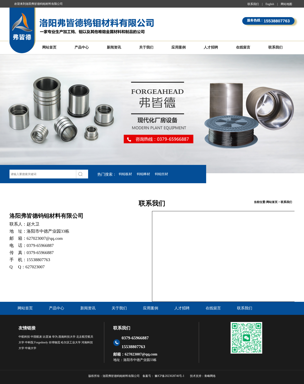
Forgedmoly (41, 342)
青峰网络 (210, 376)
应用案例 (178, 47)
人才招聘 (211, 47)
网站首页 (49, 47)
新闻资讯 (114, 47)
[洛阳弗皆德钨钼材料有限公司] (83, 30)
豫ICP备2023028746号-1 (169, 376)
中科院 (29, 342)
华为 (55, 336)
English (270, 4)
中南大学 (30, 348)
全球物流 (54, 342)
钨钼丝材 (161, 174)
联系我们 (253, 4)
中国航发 (36, 336)
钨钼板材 (125, 174)
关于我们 (146, 47)
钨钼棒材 (143, 174)
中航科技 (24, 336)
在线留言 (243, 47)
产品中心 (82, 47)
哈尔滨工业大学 (71, 342)
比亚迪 (47, 336)
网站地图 (286, 4)
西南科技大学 (67, 336)
